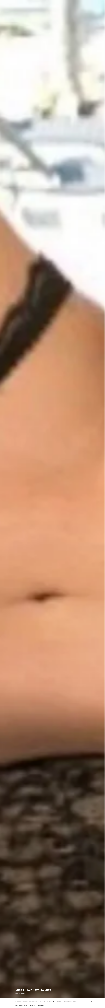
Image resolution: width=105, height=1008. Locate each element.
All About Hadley (49, 1001)
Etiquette (32, 1005)
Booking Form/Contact (70, 1001)
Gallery (59, 1001)
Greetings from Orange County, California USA (28, 1001)
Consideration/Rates (21, 1005)
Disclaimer (41, 1005)
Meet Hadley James (33, 990)
